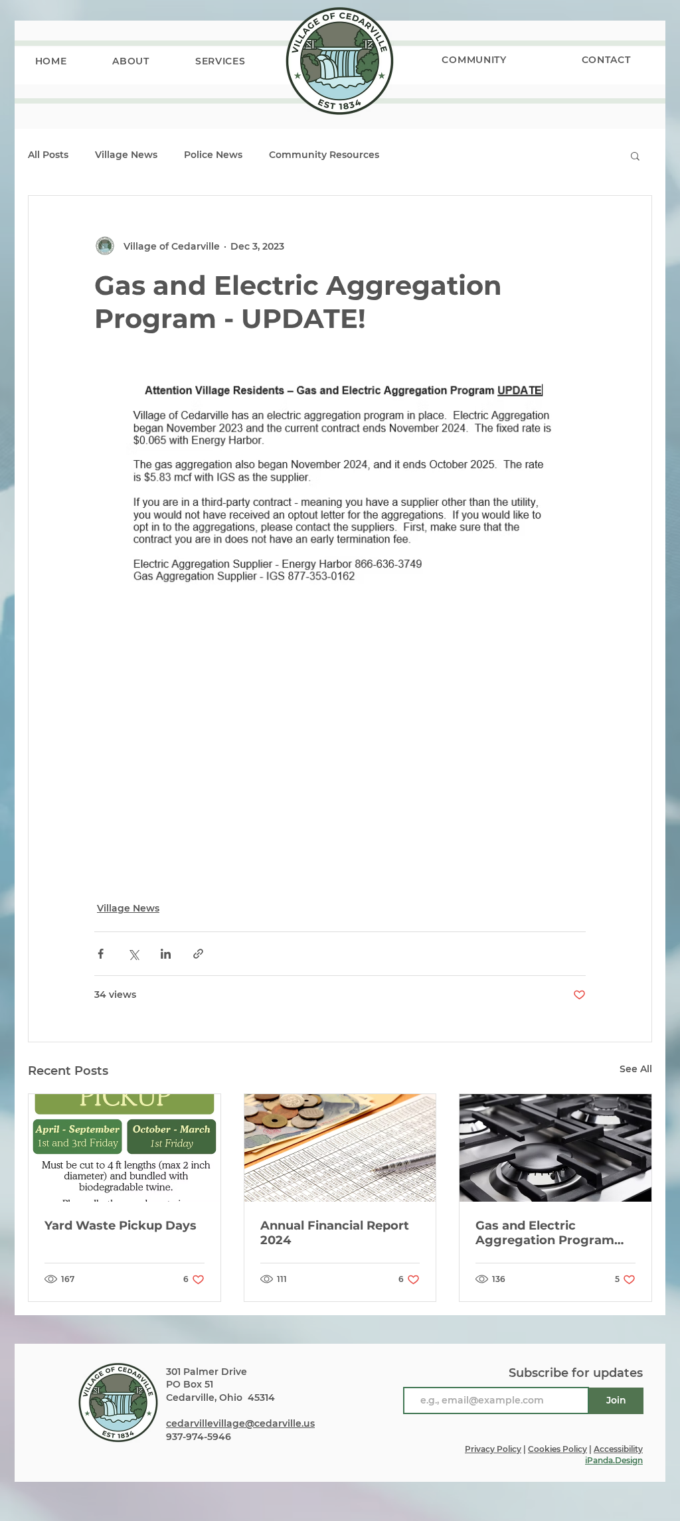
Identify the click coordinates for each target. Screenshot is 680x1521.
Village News (126, 155)
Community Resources (324, 155)
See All (636, 1069)
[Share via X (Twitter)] (133, 953)
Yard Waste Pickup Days (120, 1225)
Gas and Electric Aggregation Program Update (544, 1232)
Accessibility (618, 1449)
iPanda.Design (614, 1460)
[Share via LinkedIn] (165, 953)
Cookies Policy (557, 1449)
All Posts (48, 155)
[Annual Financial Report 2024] (340, 1148)
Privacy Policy (493, 1449)
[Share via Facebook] (100, 953)
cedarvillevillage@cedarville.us (240, 1423)
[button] (131, 61)
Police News (213, 155)
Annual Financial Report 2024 (334, 1232)
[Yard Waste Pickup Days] (124, 1148)
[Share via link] (198, 953)
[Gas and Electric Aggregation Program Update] (555, 1148)
